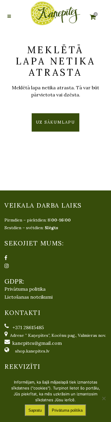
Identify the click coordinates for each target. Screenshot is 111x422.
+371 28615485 (28, 327)
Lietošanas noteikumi (28, 297)
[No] (104, 398)
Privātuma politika (25, 289)
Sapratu (35, 410)
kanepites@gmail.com (37, 343)
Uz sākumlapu (55, 122)
